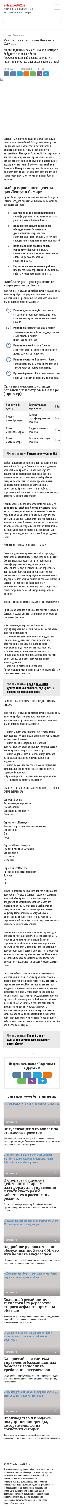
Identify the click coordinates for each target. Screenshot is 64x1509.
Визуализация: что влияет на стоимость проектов (31, 1131)
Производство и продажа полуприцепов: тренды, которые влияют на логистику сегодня (27, 1423)
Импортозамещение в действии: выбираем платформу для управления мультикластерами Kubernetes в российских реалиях (30, 1189)
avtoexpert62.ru (15, 5)
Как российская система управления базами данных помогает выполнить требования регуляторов (30, 1364)
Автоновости (26, 68)
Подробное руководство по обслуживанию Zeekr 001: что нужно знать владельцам (31, 1250)
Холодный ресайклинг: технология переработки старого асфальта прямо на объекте (29, 1305)
